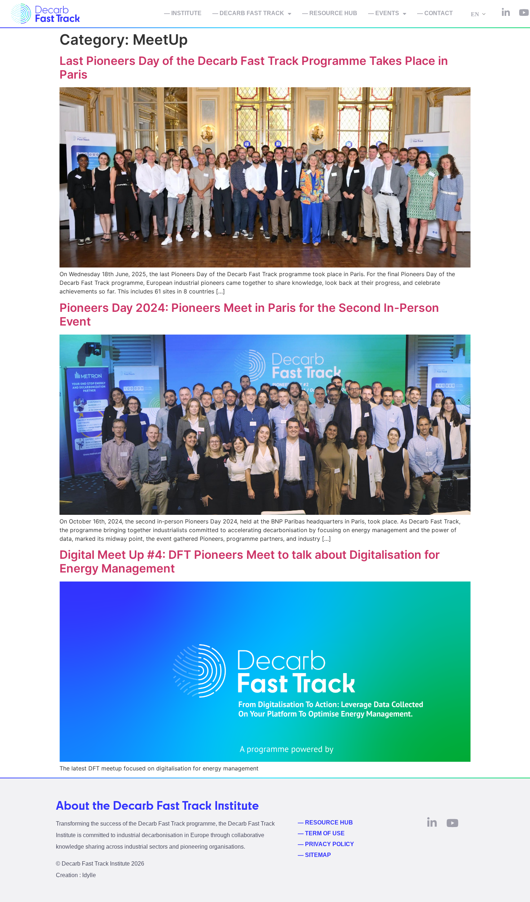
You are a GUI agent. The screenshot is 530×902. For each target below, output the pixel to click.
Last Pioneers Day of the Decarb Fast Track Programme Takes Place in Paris (253, 67)
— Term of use (321, 833)
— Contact (435, 13)
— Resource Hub (329, 13)
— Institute (183, 13)
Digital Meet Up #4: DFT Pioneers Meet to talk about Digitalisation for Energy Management (249, 561)
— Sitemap (314, 855)
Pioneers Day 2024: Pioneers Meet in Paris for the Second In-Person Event (249, 314)
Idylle (89, 875)
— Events (383, 13)
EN (475, 14)
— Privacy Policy (326, 844)
